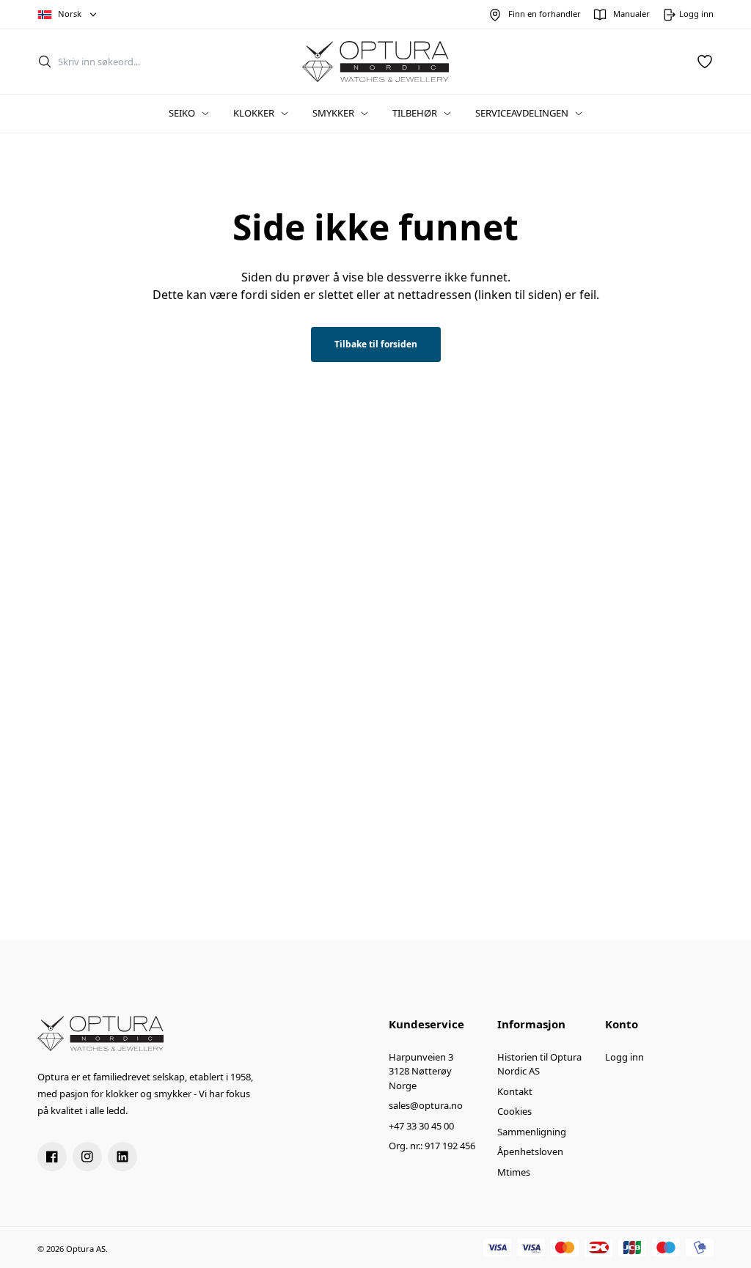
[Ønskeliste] (705, 61)
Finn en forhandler (544, 13)
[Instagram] (87, 1156)
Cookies (514, 1111)
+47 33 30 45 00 (421, 1125)
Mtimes (513, 1172)
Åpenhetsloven (530, 1151)
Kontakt (514, 1091)
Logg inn (624, 1057)
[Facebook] (52, 1156)
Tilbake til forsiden (375, 344)
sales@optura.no (426, 1105)
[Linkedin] (122, 1156)
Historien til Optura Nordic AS (539, 1064)
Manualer (631, 13)
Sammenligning (531, 1131)
